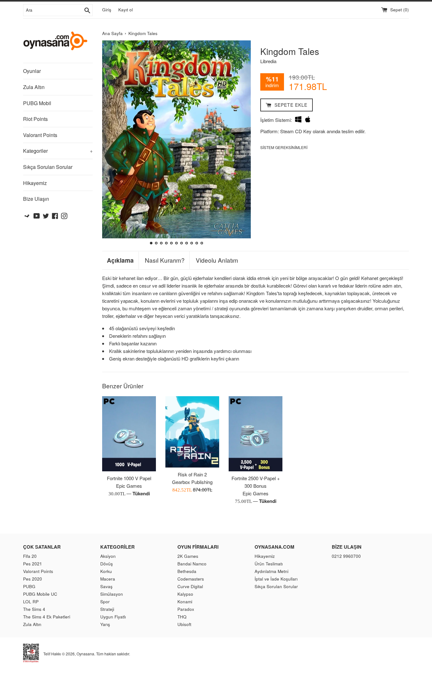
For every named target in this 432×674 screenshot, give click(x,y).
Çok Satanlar (42, 546)
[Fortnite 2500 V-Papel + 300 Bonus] (255, 433)
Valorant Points (40, 135)
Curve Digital (190, 586)
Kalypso (185, 594)
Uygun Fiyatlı (113, 617)
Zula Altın (34, 87)
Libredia (268, 61)
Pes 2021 (32, 564)
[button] (109, 143)
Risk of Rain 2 (192, 474)
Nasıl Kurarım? (165, 260)
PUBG (29, 586)
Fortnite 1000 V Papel (129, 478)
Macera (107, 579)
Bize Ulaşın (36, 198)
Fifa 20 (30, 556)
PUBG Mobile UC (40, 594)
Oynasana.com (274, 546)
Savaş (106, 586)
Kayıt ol (125, 10)
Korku (106, 571)
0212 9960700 (346, 556)
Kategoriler (58, 150)
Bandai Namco (192, 564)
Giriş (106, 10)
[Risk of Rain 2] (192, 432)
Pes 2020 (32, 579)
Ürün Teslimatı (269, 564)
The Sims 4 (34, 609)
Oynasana (85, 653)
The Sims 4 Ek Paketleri (46, 617)
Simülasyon (111, 594)
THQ (182, 617)
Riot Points (35, 118)
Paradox (185, 609)
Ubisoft (184, 624)
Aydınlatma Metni (271, 571)
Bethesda (186, 571)
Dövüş (106, 564)
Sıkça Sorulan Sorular (47, 166)
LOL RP (31, 602)
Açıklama (120, 260)
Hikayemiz (35, 183)
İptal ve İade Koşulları (276, 579)
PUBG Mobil (37, 103)
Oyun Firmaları (198, 546)
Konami (184, 602)
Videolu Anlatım (217, 260)
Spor (105, 602)
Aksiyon (108, 556)
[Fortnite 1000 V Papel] (129, 433)
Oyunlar (32, 71)
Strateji (107, 609)
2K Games (187, 556)
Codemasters (190, 579)
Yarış (105, 624)
